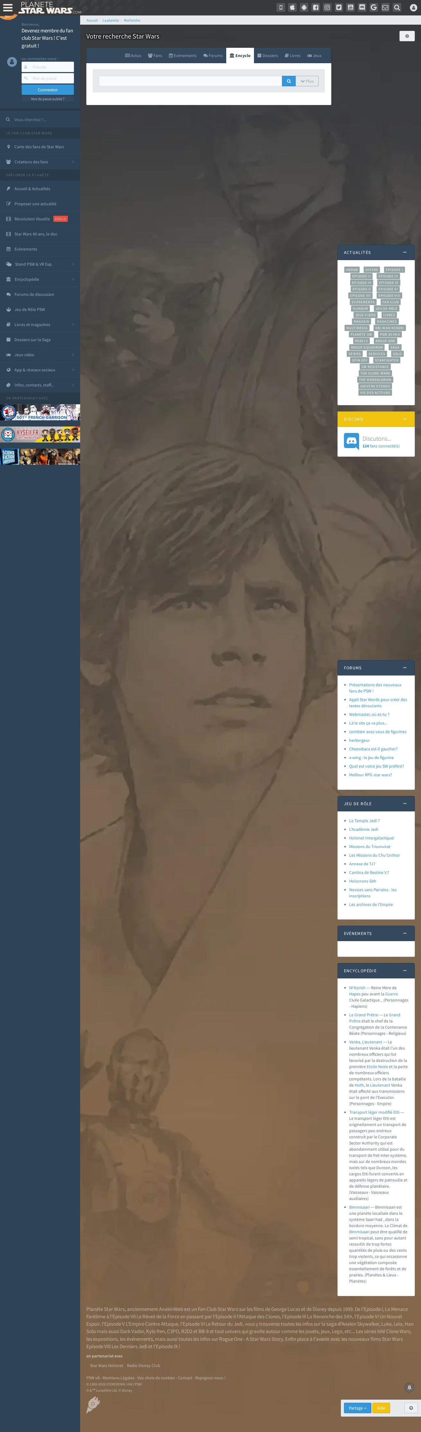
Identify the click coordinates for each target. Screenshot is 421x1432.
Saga (394, 347)
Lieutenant (380, 1085)
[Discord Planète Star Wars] (362, 7)
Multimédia (357, 328)
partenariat (25, 398)
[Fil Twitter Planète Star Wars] (339, 7)
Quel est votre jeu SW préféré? (376, 766)
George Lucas (285, 1309)
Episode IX (389, 282)
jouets (312, 1331)
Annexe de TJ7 (362, 864)
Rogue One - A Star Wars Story (251, 1339)
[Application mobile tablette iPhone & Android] (281, 7)
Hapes (355, 994)
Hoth (359, 1085)
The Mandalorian (375, 379)
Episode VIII (389, 295)
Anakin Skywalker (360, 1323)
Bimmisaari (359, 1207)
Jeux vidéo (365, 315)
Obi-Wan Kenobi (389, 328)
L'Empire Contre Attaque (152, 1323)
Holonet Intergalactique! (371, 838)
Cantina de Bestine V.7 (369, 872)
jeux (325, 1331)
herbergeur (359, 740)
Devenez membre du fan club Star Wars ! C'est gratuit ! (47, 38)
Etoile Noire (377, 1066)
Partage (356, 1408)
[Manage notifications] (410, 1388)
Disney (320, 1309)
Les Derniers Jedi (129, 1346)
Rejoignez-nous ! (210, 1378)
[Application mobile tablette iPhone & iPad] (292, 7)
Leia (398, 1323)
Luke (386, 1323)
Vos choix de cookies (156, 1378)
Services (377, 354)
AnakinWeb (171, 1309)
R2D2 (186, 1331)
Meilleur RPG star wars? (370, 774)
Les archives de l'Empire (371, 904)
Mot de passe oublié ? (47, 98)
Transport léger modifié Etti (374, 1112)
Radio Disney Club (143, 1365)
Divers (372, 269)
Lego (337, 1331)
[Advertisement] (376, 139)
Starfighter (387, 360)
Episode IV (361, 282)
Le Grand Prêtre (363, 1015)
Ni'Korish (357, 987)
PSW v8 (93, 1378)
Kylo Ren (155, 1331)
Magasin (362, 321)
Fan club (390, 302)
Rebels (361, 341)
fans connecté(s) (381, 441)
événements (140, 1339)
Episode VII (360, 295)
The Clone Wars (375, 373)
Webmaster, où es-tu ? (369, 714)
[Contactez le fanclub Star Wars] (385, 7)
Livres (389, 315)
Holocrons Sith (362, 881)
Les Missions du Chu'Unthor (374, 855)
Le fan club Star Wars (29, 133)
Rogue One (386, 341)
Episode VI (388, 289)
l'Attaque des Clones (258, 1316)
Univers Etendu (375, 386)
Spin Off (359, 360)
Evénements (363, 302)
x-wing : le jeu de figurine (371, 757)
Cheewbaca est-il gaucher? (373, 749)
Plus (309, 81)
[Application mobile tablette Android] (304, 7)
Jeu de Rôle (387, 308)
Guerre (391, 994)
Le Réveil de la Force (158, 1316)
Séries (355, 354)
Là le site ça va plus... (368, 723)
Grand (394, 1015)
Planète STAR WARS (48, 7)
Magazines (387, 321)
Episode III (388, 276)
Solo (397, 354)
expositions (105, 1339)
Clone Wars (398, 1331)
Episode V (362, 289)
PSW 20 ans (390, 334)
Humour (360, 308)
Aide (381, 1408)
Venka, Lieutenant (365, 1042)
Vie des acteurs (375, 392)
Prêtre (355, 1021)
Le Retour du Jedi (224, 1323)
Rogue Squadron (367, 347)
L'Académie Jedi (363, 829)
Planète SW (361, 334)
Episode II (361, 276)
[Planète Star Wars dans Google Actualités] (374, 7)
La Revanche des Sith (329, 1316)
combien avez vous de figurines (378, 731)
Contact (185, 1378)
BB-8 (203, 1331)
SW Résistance (375, 367)
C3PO (173, 1331)
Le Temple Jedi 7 (364, 820)
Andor (352, 269)
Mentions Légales (118, 1378)
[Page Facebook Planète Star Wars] (315, 7)
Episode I (394, 269)
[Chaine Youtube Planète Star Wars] (350, 7)
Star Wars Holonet (106, 1365)
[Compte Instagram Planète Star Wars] (327, 7)
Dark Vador (132, 1331)
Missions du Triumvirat (369, 846)
